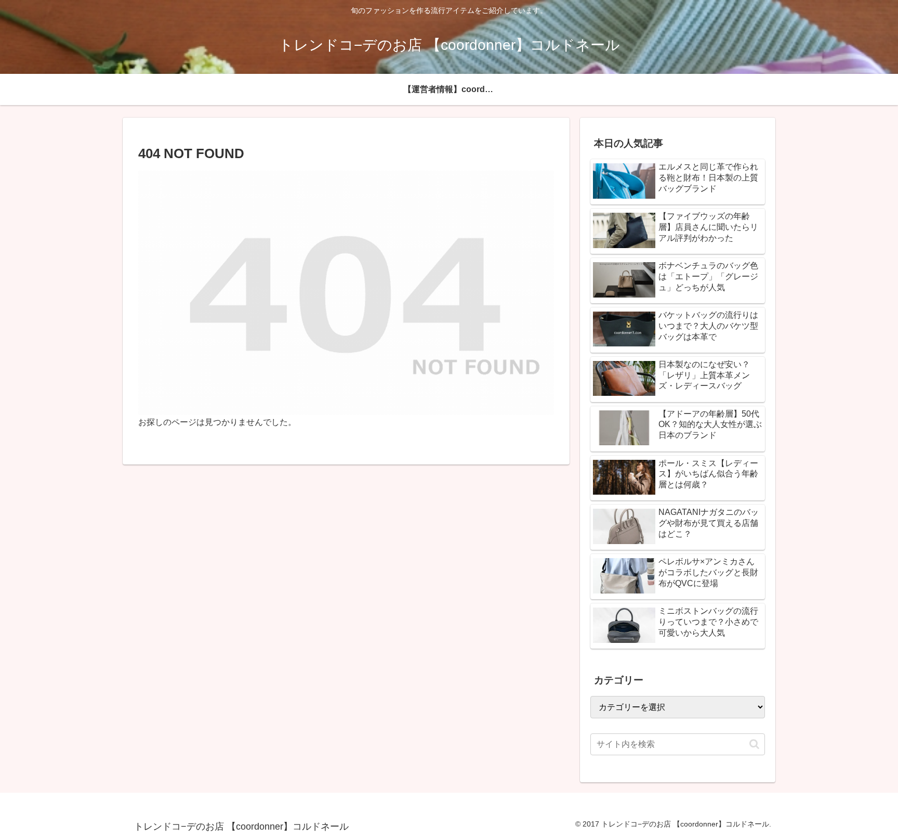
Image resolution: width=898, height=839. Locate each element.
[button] (754, 744)
